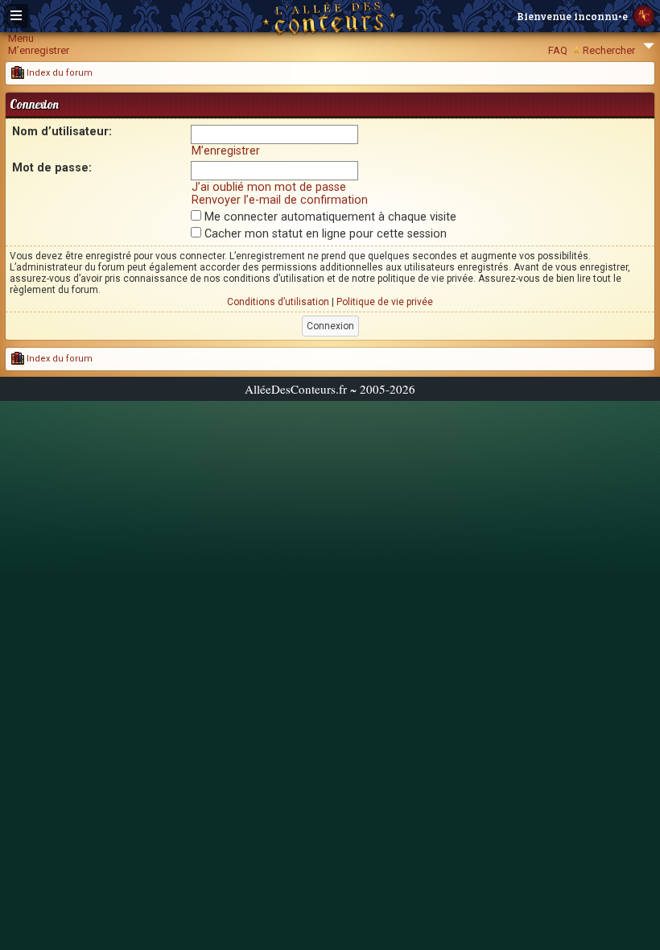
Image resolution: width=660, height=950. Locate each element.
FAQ (557, 50)
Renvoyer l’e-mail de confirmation (280, 199)
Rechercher (609, 50)
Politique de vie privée (384, 302)
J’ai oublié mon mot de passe (269, 186)
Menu (21, 38)
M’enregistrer (38, 50)
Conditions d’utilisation (278, 302)
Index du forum (58, 73)
